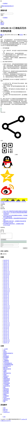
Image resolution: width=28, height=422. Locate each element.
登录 (2, 21)
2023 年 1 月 (6, 321)
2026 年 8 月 (6, 260)
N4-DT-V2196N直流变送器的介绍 (9, 198)
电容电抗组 (6, 388)
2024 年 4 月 (6, 300)
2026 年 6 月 (6, 263)
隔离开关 (5, 400)
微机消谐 (5, 367)
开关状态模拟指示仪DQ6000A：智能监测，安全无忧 (13, 201)
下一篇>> (3, 203)
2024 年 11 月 (6, 290)
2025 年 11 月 (6, 273)
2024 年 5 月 (6, 298)
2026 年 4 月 (6, 266)
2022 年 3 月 (6, 335)
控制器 (5, 374)
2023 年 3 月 (6, 318)
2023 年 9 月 (6, 310)
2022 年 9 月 (6, 327)
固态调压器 (6, 356)
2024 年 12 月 (6, 288)
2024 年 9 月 (6, 293)
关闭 (2, 205)
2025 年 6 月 (6, 280)
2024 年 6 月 (6, 297)
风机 (4, 401)
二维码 (16, 154)
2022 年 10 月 (6, 325)
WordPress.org (6, 412)
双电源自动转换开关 (8, 353)
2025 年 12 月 (6, 271)
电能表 (5, 394)
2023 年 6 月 (6, 314)
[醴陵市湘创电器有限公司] (7, 6)
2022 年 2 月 (6, 337)
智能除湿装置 (6, 378)
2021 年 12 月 (6, 339)
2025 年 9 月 (6, 275)
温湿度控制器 (6, 383)
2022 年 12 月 (6, 322)
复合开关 (5, 358)
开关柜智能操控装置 (8, 364)
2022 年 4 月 (6, 334)
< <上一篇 (3, 200)
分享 (2, 140)
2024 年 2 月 (6, 302)
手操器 (5, 370)
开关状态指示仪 (7, 366)
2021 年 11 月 (6, 341)
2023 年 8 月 (6, 311)
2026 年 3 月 (6, 267)
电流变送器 (6, 393)
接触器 (5, 371)
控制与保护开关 (7, 373)
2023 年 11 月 (6, 307)
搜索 (2, 15)
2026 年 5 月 (6, 264)
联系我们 (5, 3)
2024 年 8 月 (6, 294)
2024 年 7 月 (6, 295)
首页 (4, 416)
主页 (3, 23)
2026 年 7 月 (6, 261)
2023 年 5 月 (6, 315)
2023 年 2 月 (6, 320)
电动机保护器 (6, 386)
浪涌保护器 (6, 381)
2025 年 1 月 (6, 287)
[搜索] (14, 20)
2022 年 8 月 (6, 328)
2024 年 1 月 (6, 304)
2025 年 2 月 (6, 285)
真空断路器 (6, 395)
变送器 (5, 354)
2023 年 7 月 (6, 312)
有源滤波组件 (6, 380)
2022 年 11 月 (6, 324)
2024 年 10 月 (6, 291)
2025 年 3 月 (6, 284)
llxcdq (2, 34)
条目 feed (5, 409)
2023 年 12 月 (6, 305)
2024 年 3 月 (6, 301)
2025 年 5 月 (6, 281)
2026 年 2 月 (6, 268)
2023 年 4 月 (6, 317)
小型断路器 (6, 360)
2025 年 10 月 (6, 274)
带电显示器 (6, 361)
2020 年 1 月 (6, 342)
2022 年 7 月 (6, 330)
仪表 (4, 350)
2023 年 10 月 (6, 308)
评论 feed (5, 410)
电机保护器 (6, 390)
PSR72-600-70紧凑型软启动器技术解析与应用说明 (15, 211)
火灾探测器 (6, 384)
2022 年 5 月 (6, 332)
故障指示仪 (6, 376)
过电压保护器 (6, 398)
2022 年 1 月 (6, 338)
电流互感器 (6, 391)
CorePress (23, 419)
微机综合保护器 (7, 368)
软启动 (2, 24)
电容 (4, 387)
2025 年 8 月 (6, 277)
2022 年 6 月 (6, 331)
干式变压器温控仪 (7, 363)
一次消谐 (5, 349)
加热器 (5, 351)
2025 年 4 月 (6, 283)
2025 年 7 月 (6, 278)
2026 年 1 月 (6, 270)
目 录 (2, 207)
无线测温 (5, 377)
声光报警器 (6, 357)
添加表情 (4, 239)
